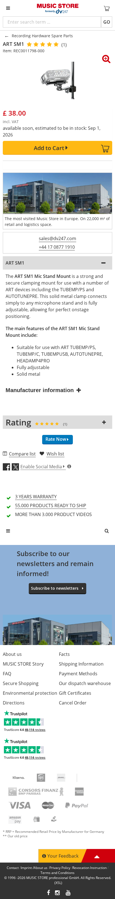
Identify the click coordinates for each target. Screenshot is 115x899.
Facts (64, 654)
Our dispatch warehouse (85, 683)
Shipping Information (81, 664)
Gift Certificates (75, 693)
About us (12, 654)
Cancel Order (73, 703)
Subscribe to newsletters (54, 588)
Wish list (55, 454)
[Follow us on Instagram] (58, 893)
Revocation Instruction (89, 867)
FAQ (7, 674)
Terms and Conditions (57, 872)
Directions (14, 703)
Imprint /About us (34, 867)
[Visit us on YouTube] (68, 893)
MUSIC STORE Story (23, 664)
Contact (13, 867)
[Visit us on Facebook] (48, 893)
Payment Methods (78, 674)
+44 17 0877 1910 (57, 247)
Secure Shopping (21, 683)
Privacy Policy (59, 867)
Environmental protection (30, 693)
